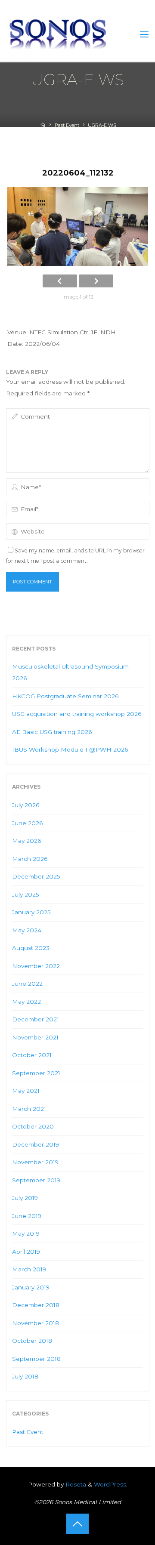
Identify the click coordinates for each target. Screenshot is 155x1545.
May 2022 (26, 1001)
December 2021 (35, 1019)
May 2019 (26, 1233)
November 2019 (35, 1162)
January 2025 (31, 912)
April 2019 (26, 1251)
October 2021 (32, 1055)
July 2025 (25, 894)
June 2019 (26, 1215)
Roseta (75, 1484)
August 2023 (31, 947)
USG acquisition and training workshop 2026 (76, 713)
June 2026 (27, 823)
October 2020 (33, 1126)
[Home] (43, 125)
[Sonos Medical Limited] (57, 34)
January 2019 (31, 1287)
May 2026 (26, 840)
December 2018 (35, 1304)
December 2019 (35, 1144)
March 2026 (29, 858)
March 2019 (29, 1269)
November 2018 (35, 1323)
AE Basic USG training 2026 (52, 731)
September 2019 (36, 1180)
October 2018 (32, 1340)
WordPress (110, 1484)
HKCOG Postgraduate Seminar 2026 (65, 696)
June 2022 (27, 983)
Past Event (67, 125)
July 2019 (25, 1197)
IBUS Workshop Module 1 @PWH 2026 (70, 749)
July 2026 (25, 805)
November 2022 (36, 965)
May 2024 (26, 930)
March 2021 (29, 1108)
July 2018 (25, 1376)
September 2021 (36, 1073)
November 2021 (35, 1037)
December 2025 (36, 876)
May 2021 (26, 1090)
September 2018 (36, 1358)
